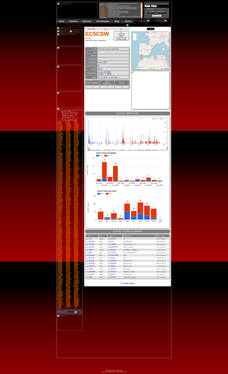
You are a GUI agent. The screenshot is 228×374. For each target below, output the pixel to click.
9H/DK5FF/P (114, 247)
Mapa (73, 111)
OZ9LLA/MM (114, 255)
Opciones (87, 21)
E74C (90, 238)
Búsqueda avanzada (143, 22)
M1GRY (112, 274)
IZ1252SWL (92, 271)
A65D (112, 241)
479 (101, 77)
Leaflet (162, 68)
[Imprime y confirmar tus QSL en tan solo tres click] (69, 90)
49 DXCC (71, 114)
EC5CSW (113, 238)
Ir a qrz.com (161, 22)
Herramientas (102, 21)
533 (112, 77)
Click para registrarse (160, 9)
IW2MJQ (112, 266)
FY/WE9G (113, 244)
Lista (77, 111)
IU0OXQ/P (113, 263)
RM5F (90, 277)
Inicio (61, 21)
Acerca (128, 21)
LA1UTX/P (113, 260)
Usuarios (73, 21)
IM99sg (100, 69)
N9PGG (91, 249)
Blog (117, 21)
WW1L (91, 252)
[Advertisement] (183, 37)
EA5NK (91, 269)
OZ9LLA (113, 258)
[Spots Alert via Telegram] (69, 64)
